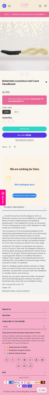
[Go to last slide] (22, 74)
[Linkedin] (18, 365)
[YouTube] (42, 359)
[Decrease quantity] (4, 121)
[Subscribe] (44, 326)
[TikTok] (30, 359)
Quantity (7, 117)
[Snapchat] (36, 359)
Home (7, 14)
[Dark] (4, 6)
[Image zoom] (24, 46)
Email (5, 327)
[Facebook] (12, 359)
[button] (45, 6)
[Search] (40, 6)
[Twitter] (6, 359)
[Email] (24, 365)
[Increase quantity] (13, 121)
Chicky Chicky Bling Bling (19, 391)
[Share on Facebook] (9, 146)
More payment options (24, 140)
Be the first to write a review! (24, 195)
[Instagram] (24, 359)
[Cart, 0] (9, 6)
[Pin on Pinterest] (14, 146)
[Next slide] (27, 74)
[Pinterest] (18, 359)
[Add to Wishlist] (46, 82)
